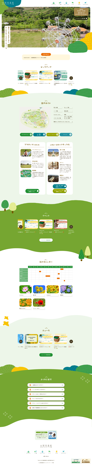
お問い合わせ (46, 456)
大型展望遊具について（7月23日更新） (39, 57)
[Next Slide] (71, 78)
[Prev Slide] (21, 78)
